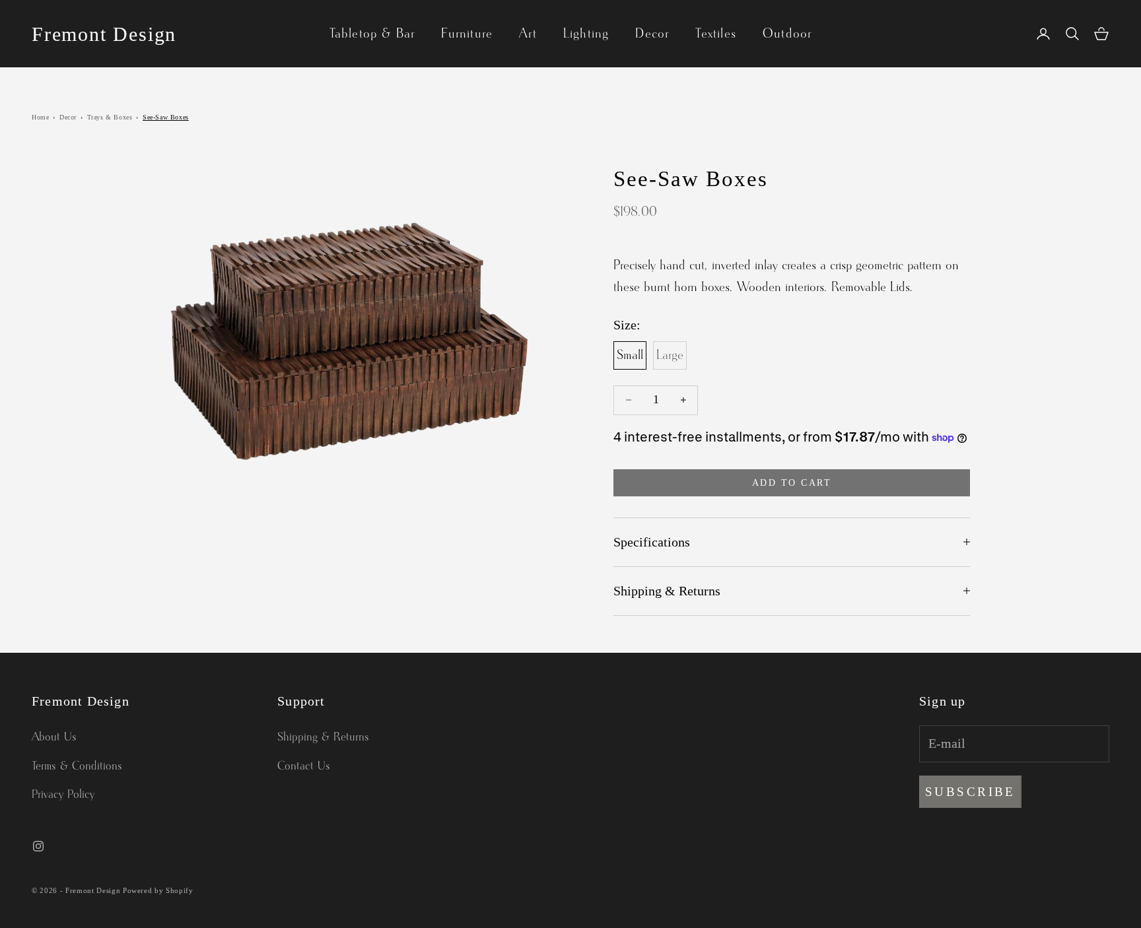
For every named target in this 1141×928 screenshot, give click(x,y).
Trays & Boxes (110, 117)
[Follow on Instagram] (38, 846)
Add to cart (792, 483)
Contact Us (303, 766)
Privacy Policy (63, 795)
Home (40, 117)
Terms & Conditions (77, 766)
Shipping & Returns (323, 737)
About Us (54, 737)
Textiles (715, 33)
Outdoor (787, 33)
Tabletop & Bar (372, 33)
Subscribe (970, 792)
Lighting (586, 33)
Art (528, 33)
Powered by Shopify (158, 890)
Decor (652, 33)
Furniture (467, 33)
